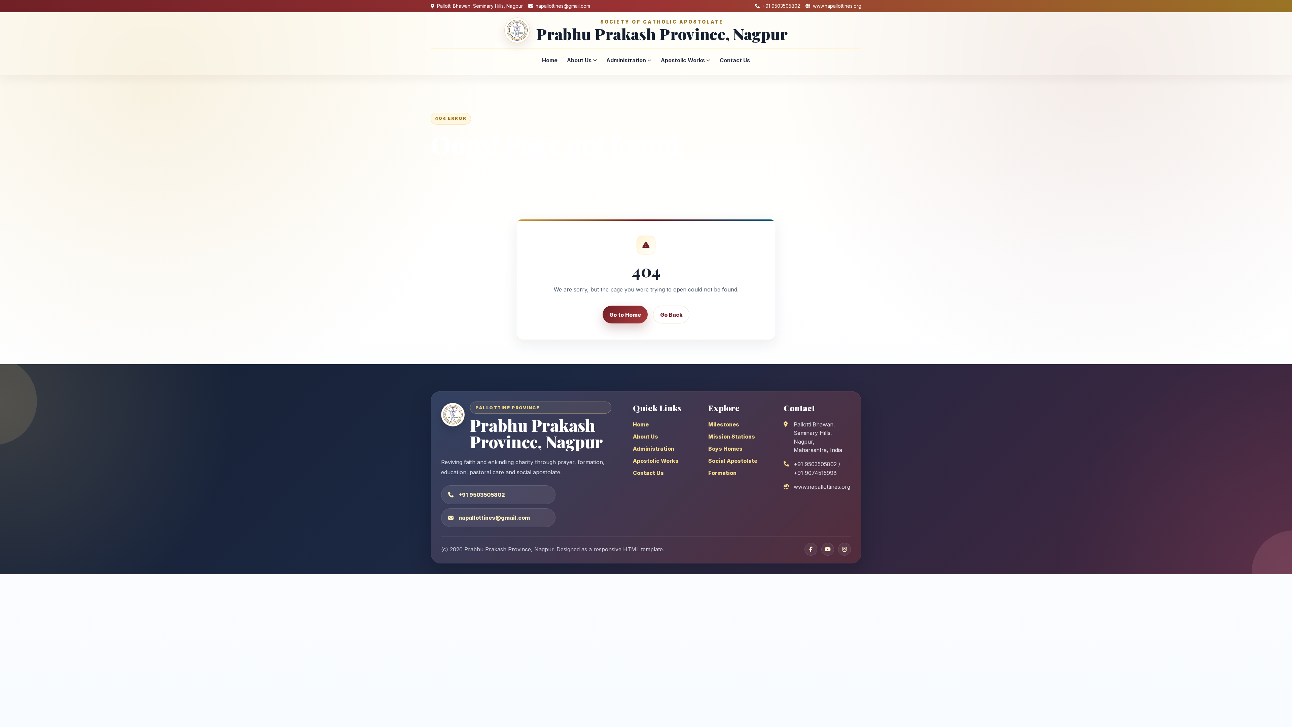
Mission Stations (731, 436)
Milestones (723, 424)
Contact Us (735, 60)
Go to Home (625, 314)
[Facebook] (810, 549)
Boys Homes (725, 448)
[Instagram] (844, 549)
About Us (579, 60)
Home (550, 60)
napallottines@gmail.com (494, 517)
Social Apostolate (732, 460)
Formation (722, 473)
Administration (626, 60)
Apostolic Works (683, 60)
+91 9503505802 (482, 494)
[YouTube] (827, 549)
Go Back (671, 314)
